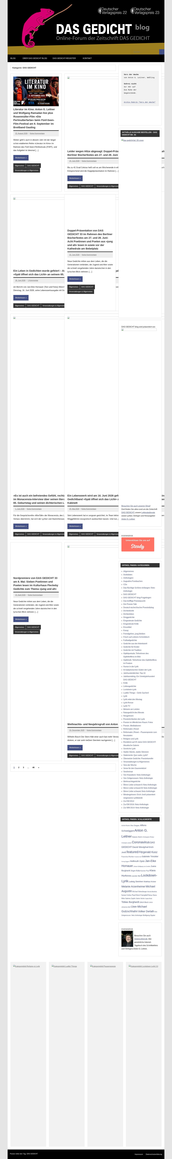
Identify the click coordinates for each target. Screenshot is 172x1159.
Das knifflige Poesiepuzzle (134, 601)
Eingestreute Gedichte (132, 621)
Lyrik (125, 696)
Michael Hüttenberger (139, 891)
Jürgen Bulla (135, 871)
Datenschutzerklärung (154, 1154)
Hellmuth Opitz (137, 861)
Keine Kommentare (37, 133)
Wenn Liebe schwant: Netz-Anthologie (139, 791)
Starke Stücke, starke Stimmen (136, 752)
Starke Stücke (140, 898)
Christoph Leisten (126, 843)
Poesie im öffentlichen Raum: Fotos (138, 722)
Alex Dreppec (135, 825)
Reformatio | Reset (131, 729)
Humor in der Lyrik (130, 667)
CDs (125, 584)
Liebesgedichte (129, 686)
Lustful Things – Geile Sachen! (136, 693)
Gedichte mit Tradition (132, 650)
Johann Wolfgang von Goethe (141, 866)
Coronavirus (141, 842)
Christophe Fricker (148, 837)
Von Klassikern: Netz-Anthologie (136, 775)
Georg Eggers (125, 861)
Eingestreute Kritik (131, 624)
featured (132, 852)
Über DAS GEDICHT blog (35, 58)
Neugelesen (128, 716)
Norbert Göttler (126, 895)
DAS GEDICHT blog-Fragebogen (137, 598)
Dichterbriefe (128, 611)
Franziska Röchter (127, 857)
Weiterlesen (20, 158)
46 (33, 767)
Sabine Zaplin (130, 898)
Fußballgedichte (130, 640)
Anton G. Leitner (128, 519)
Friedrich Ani (137, 856)
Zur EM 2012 (128, 801)
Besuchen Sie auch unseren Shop (135, 506)
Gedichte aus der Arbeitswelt (135, 644)
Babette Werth (137, 837)
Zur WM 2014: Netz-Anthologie (136, 808)
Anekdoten (127, 575)
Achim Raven (125, 825)
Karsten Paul (144, 871)
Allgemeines (19, 166)
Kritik (125, 683)
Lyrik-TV (126, 706)
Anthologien (128, 578)
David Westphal (140, 847)
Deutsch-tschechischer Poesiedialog (138, 607)
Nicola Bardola (152, 891)
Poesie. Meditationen (132, 726)
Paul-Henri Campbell (140, 895)
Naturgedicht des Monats (133, 713)
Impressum (139, 1154)
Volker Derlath (146, 911)
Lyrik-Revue (128, 703)
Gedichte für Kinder (131, 647)
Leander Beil (136, 876)
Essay (125, 630)
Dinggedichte (128, 617)
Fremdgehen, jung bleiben (134, 634)
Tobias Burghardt (130, 902)
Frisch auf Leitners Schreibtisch (136, 637)
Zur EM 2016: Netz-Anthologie (135, 804)
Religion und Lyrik (130, 739)
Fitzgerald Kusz (148, 852)
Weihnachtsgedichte (131, 781)
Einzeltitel (127, 627)
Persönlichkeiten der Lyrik (134, 719)
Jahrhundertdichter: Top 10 (134, 673)
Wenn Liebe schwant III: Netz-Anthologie (140, 788)
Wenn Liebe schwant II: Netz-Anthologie (140, 785)
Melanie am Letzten (131, 709)
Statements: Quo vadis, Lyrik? (135, 755)
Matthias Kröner (150, 882)
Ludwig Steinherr (136, 881)
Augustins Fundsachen (133, 581)
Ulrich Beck (144, 902)
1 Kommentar (33, 280)
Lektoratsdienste (148, 512)
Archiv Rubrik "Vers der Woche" (140, 102)
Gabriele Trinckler (150, 856)
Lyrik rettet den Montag (132, 699)
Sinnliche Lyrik (129, 749)
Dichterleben (128, 614)
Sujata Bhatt (148, 898)
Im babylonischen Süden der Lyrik (137, 670)
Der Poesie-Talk (130, 604)
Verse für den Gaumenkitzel (134, 768)
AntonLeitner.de (140, 939)
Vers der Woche (130, 765)
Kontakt (87, 58)
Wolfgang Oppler (149, 915)
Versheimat (128, 772)
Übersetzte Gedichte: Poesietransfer (138, 758)
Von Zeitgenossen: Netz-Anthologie (138, 778)
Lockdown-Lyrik (129, 690)
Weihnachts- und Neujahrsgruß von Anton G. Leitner (98, 724)
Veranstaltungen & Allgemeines (26, 170)
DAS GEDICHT (33, 166)
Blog (13, 58)
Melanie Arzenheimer (133, 886)
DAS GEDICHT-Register (64, 58)
